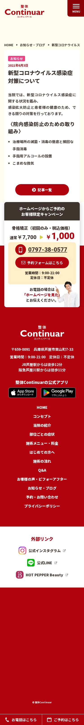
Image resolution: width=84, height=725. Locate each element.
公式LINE (44, 562)
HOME (42, 407)
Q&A (42, 470)
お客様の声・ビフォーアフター (42, 479)
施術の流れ (42, 461)
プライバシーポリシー (42, 506)
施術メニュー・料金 (42, 443)
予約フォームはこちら (45, 262)
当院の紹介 (42, 425)
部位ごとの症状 (42, 434)
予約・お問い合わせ (42, 497)
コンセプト (42, 416)
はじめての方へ (42, 452)
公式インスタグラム (44, 550)
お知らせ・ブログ (42, 488)
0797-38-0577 (47, 250)
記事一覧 (45, 189)
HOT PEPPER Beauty (44, 574)
